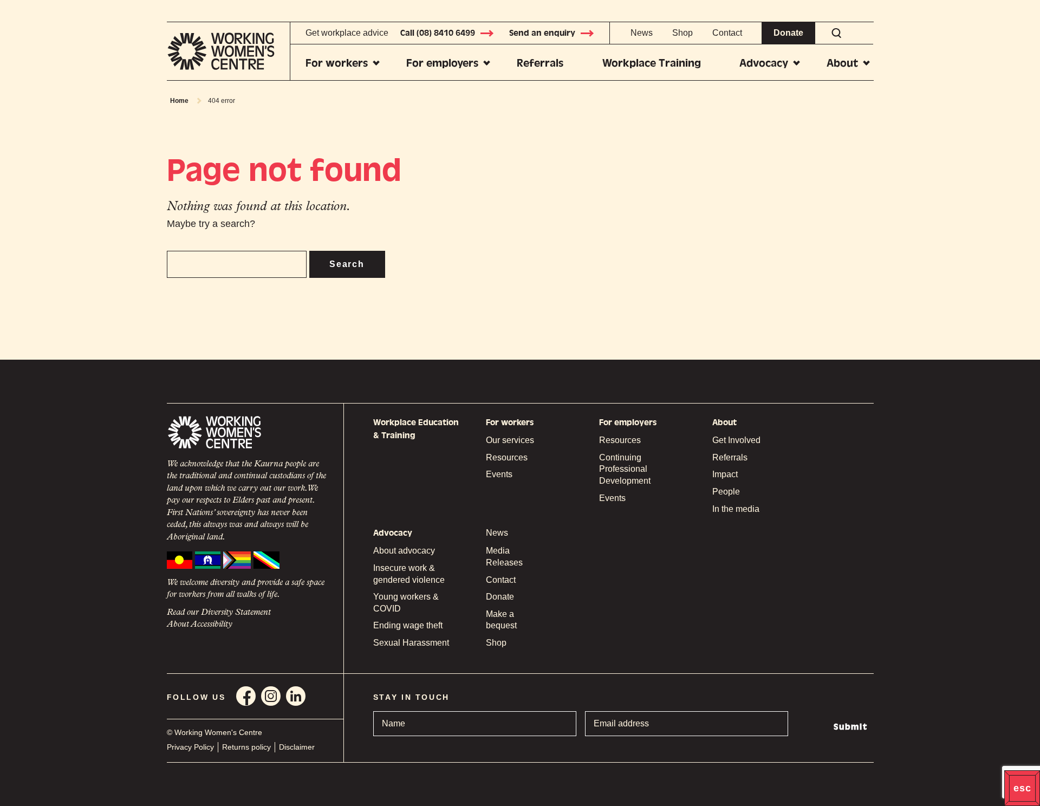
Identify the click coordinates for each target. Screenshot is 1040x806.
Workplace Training (651, 63)
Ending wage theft (408, 625)
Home (179, 101)
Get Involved (736, 440)
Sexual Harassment (411, 642)
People (726, 491)
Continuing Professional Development (625, 469)
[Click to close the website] (1022, 788)
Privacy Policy (190, 747)
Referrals (540, 63)
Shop (682, 32)
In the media (735, 509)
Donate (788, 32)
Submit (851, 727)
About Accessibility (199, 624)
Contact (727, 32)
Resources (507, 457)
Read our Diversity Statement (219, 612)
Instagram (271, 696)
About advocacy (404, 550)
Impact (725, 474)
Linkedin (296, 696)
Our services (510, 440)
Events (499, 474)
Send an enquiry (542, 33)
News (641, 32)
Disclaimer (297, 747)
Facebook (246, 696)
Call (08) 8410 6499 (437, 33)
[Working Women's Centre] (228, 51)
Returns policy (246, 747)
